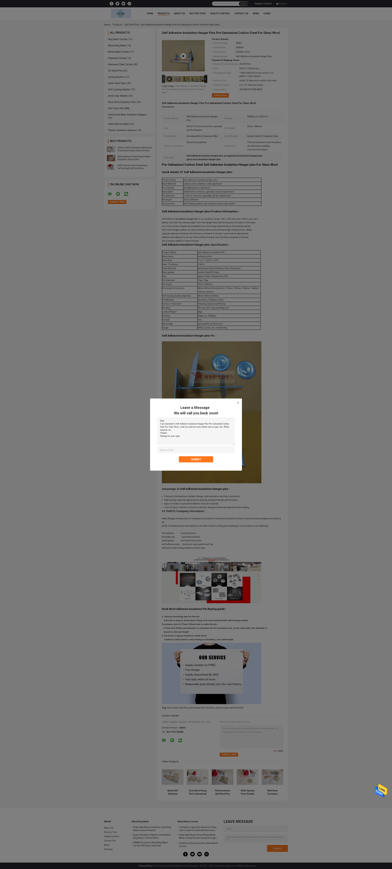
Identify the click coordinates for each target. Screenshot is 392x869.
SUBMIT (196, 459)
